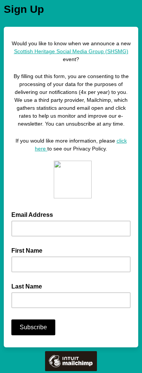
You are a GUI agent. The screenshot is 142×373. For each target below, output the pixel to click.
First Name (26, 250)
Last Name (26, 286)
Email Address (34, 214)
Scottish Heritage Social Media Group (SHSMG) (71, 51)
